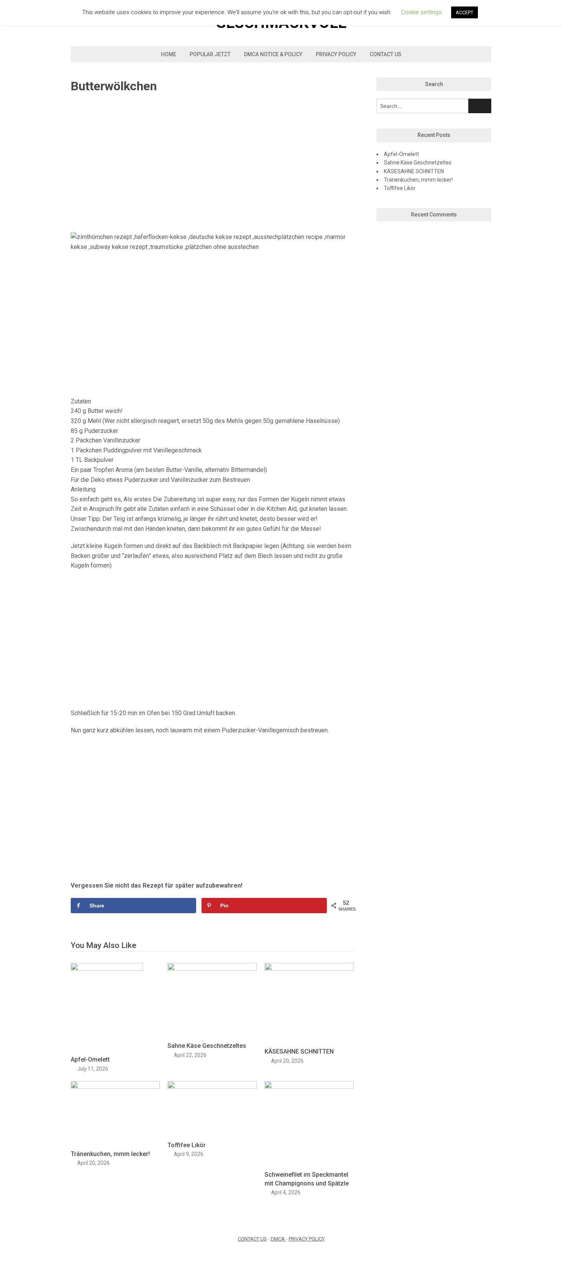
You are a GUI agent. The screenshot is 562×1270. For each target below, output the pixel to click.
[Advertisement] (212, 163)
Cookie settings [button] (421, 12)
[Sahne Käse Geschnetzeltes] (212, 968)
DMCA (278, 1239)
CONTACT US (252, 1239)
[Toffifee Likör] (212, 1086)
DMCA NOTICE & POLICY (273, 54)
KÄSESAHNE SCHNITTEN (299, 1051)
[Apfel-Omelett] (107, 968)
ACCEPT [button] (464, 12)
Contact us (385, 54)
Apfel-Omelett (90, 1059)
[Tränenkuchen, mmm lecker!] (115, 1086)
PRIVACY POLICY (307, 1239)
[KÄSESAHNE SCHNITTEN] (309, 968)
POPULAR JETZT (210, 54)
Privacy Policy (336, 54)
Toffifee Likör (186, 1145)
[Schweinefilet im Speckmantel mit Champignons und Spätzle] (309, 1086)
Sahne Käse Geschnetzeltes (206, 1045)
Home (168, 54)
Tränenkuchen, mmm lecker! (110, 1154)
